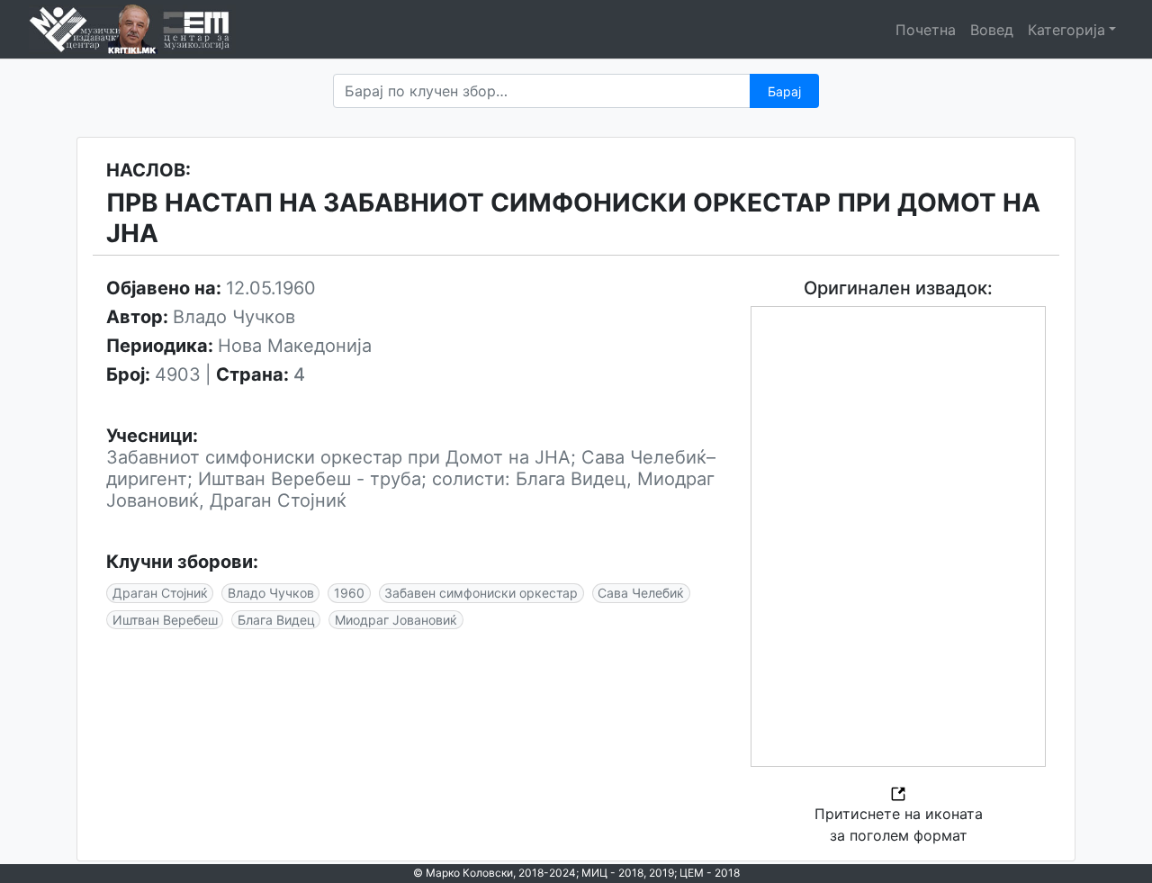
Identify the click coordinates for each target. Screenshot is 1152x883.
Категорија (1066, 30)
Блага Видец (276, 619)
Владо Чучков (271, 592)
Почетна (926, 30)
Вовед (991, 30)
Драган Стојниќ (160, 592)
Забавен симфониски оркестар (481, 592)
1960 (349, 592)
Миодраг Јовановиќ (396, 619)
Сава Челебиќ (641, 592)
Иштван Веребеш (165, 619)
